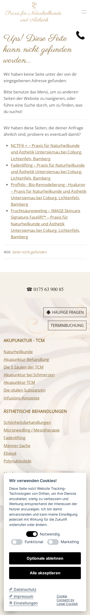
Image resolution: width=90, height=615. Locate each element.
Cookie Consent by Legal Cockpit (67, 600)
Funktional (34, 542)
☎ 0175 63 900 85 (45, 289)
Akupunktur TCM (19, 382)
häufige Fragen (68, 312)
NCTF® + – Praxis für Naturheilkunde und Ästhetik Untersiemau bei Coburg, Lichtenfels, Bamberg (46, 152)
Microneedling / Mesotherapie (32, 430)
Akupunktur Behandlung (26, 359)
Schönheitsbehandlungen (27, 422)
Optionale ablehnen (45, 558)
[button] (84, 12)
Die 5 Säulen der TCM (23, 367)
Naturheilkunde (18, 351)
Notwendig (50, 534)
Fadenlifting (14, 437)
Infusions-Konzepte (22, 398)
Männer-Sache (17, 445)
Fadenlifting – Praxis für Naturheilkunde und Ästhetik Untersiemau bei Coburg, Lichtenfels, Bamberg (48, 171)
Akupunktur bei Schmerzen (29, 374)
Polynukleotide (17, 461)
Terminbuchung (67, 325)
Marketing (70, 542)
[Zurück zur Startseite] (34, 12)
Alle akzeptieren (45, 572)
